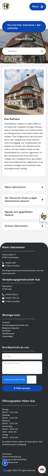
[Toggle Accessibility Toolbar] (5, 463)
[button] (5, 471)
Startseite (28, 24)
